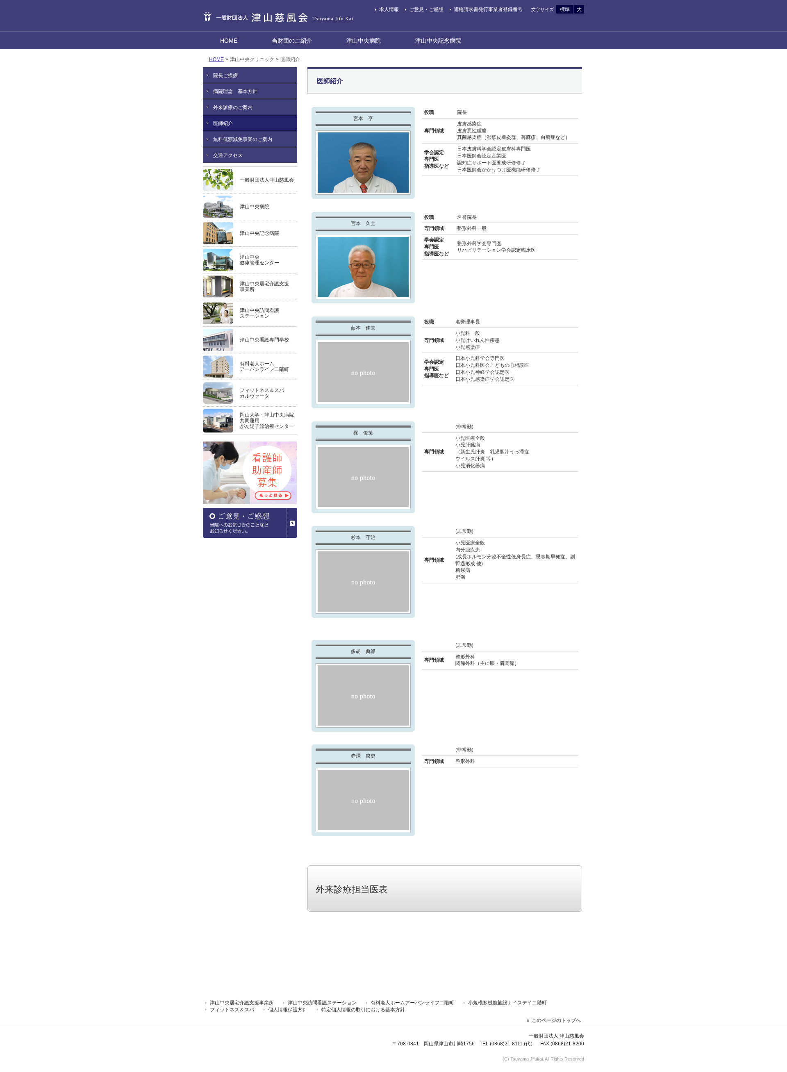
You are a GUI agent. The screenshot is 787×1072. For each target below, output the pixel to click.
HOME (216, 59)
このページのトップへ (556, 1020)
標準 (565, 9)
